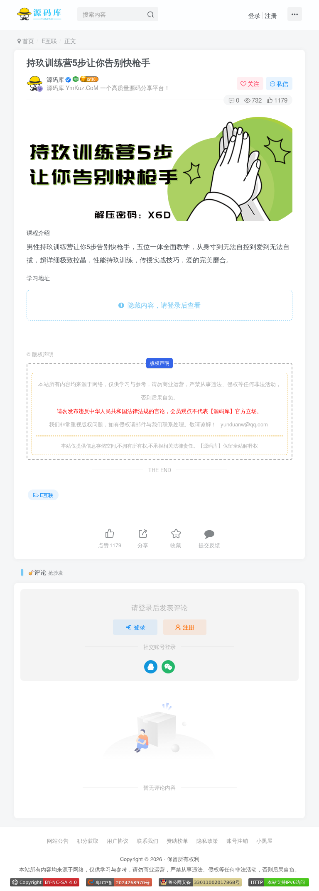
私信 (282, 83)
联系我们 (147, 840)
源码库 (55, 79)
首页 (27, 41)
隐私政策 (207, 840)
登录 (254, 15)
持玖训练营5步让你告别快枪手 (88, 62)
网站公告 (58, 840)
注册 (271, 15)
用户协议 (117, 840)
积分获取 (87, 840)
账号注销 (237, 840)
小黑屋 (264, 840)
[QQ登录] (150, 666)
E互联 (49, 41)
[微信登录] (168, 666)
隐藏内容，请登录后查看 (162, 305)
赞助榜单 (177, 840)
